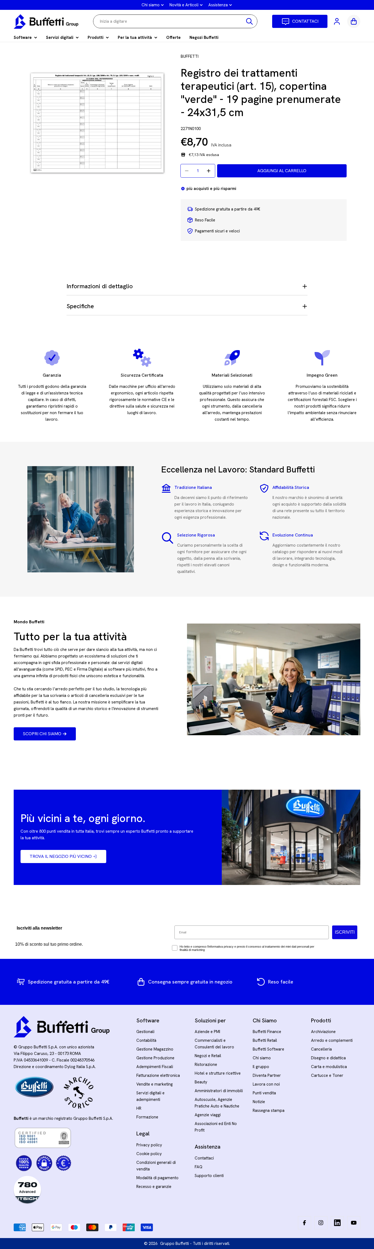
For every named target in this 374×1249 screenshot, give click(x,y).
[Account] (337, 21)
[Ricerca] (249, 21)
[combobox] (175, 21)
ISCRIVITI (345, 932)
